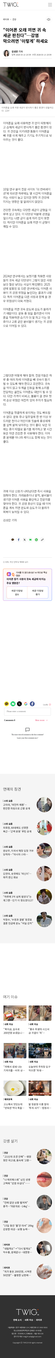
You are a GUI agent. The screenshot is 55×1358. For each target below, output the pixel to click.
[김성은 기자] (6, 53)
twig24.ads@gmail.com (32, 1336)
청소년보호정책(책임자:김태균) (24, 1330)
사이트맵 (38, 1330)
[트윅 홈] (10, 4)
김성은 (15, 51)
